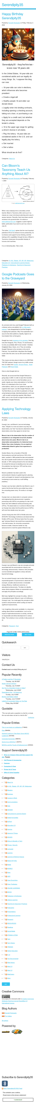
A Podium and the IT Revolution (11, 679)
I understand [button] (18, 1099)
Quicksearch (9, 642)
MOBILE (10, 868)
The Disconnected (12, 959)
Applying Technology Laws (16, 410)
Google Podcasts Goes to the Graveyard (18, 276)
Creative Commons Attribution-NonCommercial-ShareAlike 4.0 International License (18, 1001)
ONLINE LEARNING (13, 888)
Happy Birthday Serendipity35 (12, 15)
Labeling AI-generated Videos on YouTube (14, 701)
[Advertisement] (18, 1054)
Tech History (11, 943)
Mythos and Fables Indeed (10, 697)
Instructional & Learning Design (20, 263)
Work (9, 978)
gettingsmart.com (20, 203)
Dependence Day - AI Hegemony (12, 692)
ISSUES (9, 837)
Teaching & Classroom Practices (17, 904)
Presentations (11, 912)
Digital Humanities (12, 817)
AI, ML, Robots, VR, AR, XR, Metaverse (21, 260)
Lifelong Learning (12, 900)
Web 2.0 (9, 966)
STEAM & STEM (12, 935)
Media (9, 864)
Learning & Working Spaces (15, 857)
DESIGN (10, 810)
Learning (9, 853)
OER (8, 876)
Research (12, 626)
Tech (17, 626)
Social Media (11, 931)
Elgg (3, 730)
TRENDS (10, 947)
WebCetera (10, 974)
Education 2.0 (6, 263)
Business (10, 794)
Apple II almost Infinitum (9, 683)
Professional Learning (13, 915)
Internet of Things (12, 833)
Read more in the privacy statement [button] (14, 1095)
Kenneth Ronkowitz (14, 23)
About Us (12, 158)
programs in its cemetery (20, 340)
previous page (9, 634)
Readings (10, 927)
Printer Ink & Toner (10, 769)
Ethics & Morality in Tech (14, 841)
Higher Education (12, 951)
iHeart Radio (14, 367)
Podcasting (10, 908)
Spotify (16, 364)
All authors (5, 1020)
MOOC (9, 892)
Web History (11, 962)
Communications (12, 802)
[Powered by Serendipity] (6, 1032)
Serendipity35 (12, 4)
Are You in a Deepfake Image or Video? (14, 688)
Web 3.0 (9, 970)
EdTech (9, 821)
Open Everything (12, 880)
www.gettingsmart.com (9, 221)
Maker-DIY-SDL (12, 861)
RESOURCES (11, 923)
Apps (8, 872)
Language (10, 849)
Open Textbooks (12, 884)
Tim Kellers (8, 1016)
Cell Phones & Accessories (12, 760)
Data (8, 806)
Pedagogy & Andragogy (9, 265)
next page (28, 634)
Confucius (31, 717)
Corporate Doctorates (8, 739)
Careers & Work (12, 798)
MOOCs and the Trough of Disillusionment (14, 745)
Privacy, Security (12, 845)
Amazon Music (23, 364)
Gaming (9, 829)
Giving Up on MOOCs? (9, 742)
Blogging (9, 790)
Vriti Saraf (12, 230)
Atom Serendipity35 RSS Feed (13, 1088)
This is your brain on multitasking (12, 727)
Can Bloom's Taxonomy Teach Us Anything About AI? (16, 169)
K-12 (8, 955)
